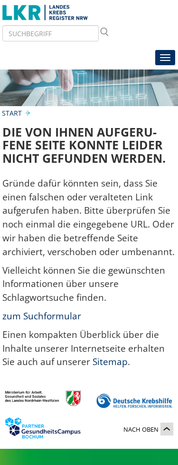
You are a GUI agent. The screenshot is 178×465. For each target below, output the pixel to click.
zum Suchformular (41, 315)
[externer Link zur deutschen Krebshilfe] (134, 401)
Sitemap (110, 361)
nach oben (141, 429)
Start (12, 113)
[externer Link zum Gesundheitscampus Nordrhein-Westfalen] (43, 430)
